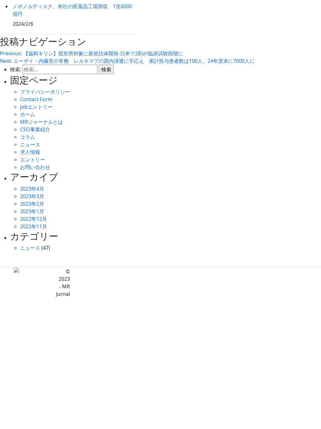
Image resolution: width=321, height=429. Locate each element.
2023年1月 (32, 211)
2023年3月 (32, 196)
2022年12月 (33, 218)
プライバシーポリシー (45, 91)
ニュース (30, 144)
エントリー (32, 159)
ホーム (27, 114)
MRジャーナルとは (41, 121)
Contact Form (36, 99)
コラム (27, 136)
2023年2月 (32, 203)
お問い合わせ (35, 167)
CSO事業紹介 (35, 129)
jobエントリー (36, 106)
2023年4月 (32, 188)
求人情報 (30, 152)
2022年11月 (33, 226)
